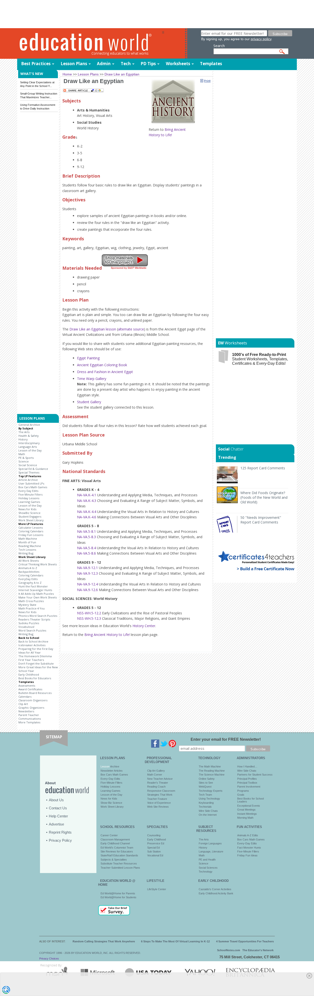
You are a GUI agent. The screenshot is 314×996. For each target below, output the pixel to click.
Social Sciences (208, 867)
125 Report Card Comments (262, 468)
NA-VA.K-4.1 (86, 495)
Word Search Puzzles (32, 630)
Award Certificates (30, 689)
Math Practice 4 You (31, 608)
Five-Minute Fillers (111, 782)
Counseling (153, 835)
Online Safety (207, 778)
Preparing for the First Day (35, 649)
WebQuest (205, 786)
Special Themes (28, 472)
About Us (56, 800)
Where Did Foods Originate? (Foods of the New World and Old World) (264, 497)
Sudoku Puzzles (28, 623)
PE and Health (207, 859)
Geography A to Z (29, 582)
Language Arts (27, 447)
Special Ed (153, 847)
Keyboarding (206, 802)
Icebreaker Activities (31, 645)
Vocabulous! (26, 627)
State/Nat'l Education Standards (119, 855)
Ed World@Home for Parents (118, 893)
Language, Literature (211, 851)
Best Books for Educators (34, 678)
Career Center (109, 835)
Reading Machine (29, 546)
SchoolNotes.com (228, 950)
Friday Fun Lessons (30, 535)
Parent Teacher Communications (29, 716)
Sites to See (206, 782)
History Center (143, 625)
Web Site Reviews (158, 806)
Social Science (27, 465)
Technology (205, 871)
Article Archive (28, 480)
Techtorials (205, 806)
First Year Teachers (31, 660)
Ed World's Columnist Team (117, 847)
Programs (243, 790)
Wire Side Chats (208, 810)
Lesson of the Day (30, 450)
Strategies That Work (159, 794)
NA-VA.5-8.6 (86, 553)
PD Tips (148, 63)
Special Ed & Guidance (33, 469)
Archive (114, 766)
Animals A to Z (27, 568)
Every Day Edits (28, 491)
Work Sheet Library (31, 520)
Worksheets (178, 63)
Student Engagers (29, 516)
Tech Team (205, 794)
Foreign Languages (210, 843)
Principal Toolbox (247, 782)
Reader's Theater (157, 782)
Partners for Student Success (255, 774)
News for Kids (27, 509)
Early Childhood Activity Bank (216, 893)
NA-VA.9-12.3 (87, 573)
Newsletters (26, 711)
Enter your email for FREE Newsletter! (226, 739)
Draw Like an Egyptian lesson (92, 329)
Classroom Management (115, 839)
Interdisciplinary (29, 443)
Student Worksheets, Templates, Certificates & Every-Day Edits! (260, 358)
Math (21, 454)
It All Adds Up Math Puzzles (36, 593)
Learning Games (29, 502)
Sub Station (154, 851)
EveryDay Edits (28, 579)
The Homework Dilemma (35, 656)
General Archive (29, 424)
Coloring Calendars (30, 531)
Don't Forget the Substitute (36, 663)
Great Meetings (246, 809)
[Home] (89, 44)
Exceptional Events (248, 805)
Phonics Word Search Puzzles (37, 616)
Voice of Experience (159, 802)
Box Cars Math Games (32, 487)
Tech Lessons (27, 549)
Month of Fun (27, 542)
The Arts (23, 432)
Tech (126, 63)
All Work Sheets (28, 560)
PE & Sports (26, 458)
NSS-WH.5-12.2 (89, 613)
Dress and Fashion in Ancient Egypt (105, 371)
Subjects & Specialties (114, 859)
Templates (211, 63)
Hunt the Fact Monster (33, 586)
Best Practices (36, 63)
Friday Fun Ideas (247, 855)
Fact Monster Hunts (249, 847)
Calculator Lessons (30, 527)
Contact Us (58, 808)
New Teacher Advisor (160, 778)
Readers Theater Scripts (34, 619)
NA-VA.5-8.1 (86, 531)
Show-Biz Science (111, 802)
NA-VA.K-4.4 (86, 511)
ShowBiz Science (29, 513)
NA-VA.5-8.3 (86, 536)
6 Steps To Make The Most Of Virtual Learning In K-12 (175, 941)
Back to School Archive (33, 641)
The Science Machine (211, 774)
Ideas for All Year (29, 652)
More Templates (29, 722)
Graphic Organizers (31, 707)
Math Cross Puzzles (31, 601)
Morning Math (245, 817)
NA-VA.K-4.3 (86, 500)
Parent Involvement (248, 786)
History (23, 439)
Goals (240, 794)
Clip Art (23, 704)
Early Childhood (28, 674)
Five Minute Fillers (30, 494)
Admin (104, 63)
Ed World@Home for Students (118, 897)
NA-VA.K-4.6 (86, 517)
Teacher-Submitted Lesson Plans (120, 867)
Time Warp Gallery (91, 378)
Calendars (24, 696)
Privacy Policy (60, 840)
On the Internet (208, 814)
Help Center (58, 816)
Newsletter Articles (112, 770)
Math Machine (27, 538)
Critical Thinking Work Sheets (37, 564)
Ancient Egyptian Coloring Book (102, 365)
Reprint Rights (60, 832)
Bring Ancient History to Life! (107, 634)
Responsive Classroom (161, 790)
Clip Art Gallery (156, 770)
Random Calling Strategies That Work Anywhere (104, 941)
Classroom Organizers (32, 700)
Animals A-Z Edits (247, 835)
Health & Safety (28, 435)
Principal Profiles (247, 778)
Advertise (56, 824)
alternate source (131, 329)
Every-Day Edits (110, 778)
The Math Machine (210, 766)
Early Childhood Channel (115, 843)
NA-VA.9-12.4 (87, 584)
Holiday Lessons (28, 498)
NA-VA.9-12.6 (87, 589)
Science (23, 461)
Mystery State (27, 605)
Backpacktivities (28, 571)
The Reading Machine (212, 770)
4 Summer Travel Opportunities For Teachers (245, 941)
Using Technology (209, 798)
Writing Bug (25, 553)
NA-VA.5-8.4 (86, 548)
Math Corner (154, 774)
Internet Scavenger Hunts (35, 590)
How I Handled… (247, 766)
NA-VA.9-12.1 (87, 567)
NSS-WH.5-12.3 (89, 618)
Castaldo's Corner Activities (215, 889)
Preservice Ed (155, 843)
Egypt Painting (88, 358)
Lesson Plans (74, 63)
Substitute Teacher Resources (119, 863)
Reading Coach (156, 786)
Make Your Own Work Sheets (37, 597)
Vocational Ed (155, 855)
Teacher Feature (157, 798)
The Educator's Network (258, 950)
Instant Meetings (247, 813)
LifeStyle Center (156, 889)
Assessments (26, 685)
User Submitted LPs (31, 483)
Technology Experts (210, 790)
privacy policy (261, 39)
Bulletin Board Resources (35, 693)
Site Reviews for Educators (117, 851)
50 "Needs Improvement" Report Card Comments (260, 519)
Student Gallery (89, 402)
